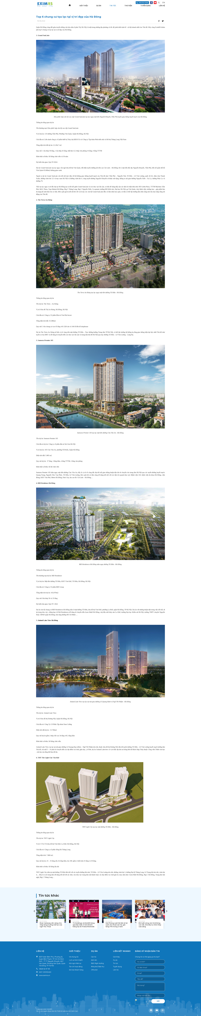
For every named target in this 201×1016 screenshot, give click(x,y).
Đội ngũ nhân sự (75, 963)
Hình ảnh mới (150, 1001)
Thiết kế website (62, 1011)
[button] (167, 911)
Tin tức (113, 5)
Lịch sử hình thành (76, 960)
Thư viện (128, 5)
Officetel (94, 970)
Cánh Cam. (74, 1011)
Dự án (98, 5)
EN (163, 3)
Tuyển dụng (145, 5)
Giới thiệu (83, 5)
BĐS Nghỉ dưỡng (97, 963)
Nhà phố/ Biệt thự (97, 967)
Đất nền (94, 960)
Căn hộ (93, 957)
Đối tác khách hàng (76, 970)
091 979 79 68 (143, 2)
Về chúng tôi (73, 957)
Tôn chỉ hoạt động (75, 967)
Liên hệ (162, 5)
